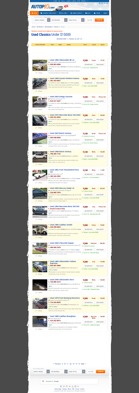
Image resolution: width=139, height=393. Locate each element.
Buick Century (93, 143)
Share (102, 3)
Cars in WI (86, 325)
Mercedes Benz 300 (95, 214)
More (105, 13)
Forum (98, 13)
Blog (88, 13)
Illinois (85, 159)
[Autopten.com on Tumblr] (75, 386)
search (99, 20)
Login (106, 3)
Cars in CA (86, 104)
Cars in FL (86, 177)
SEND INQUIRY (100, 64)
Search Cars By (77, 13)
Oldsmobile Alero (95, 289)
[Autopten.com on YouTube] (72, 386)
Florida (85, 269)
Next (83, 364)
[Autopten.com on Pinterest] (64, 386)
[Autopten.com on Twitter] (70, 386)
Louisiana (85, 198)
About (69, 389)
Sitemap (64, 389)
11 (67, 364)
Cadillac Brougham (95, 325)
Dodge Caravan (94, 104)
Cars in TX (86, 214)
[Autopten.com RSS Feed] (78, 386)
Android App (58, 389)
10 (65, 364)
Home (35, 13)
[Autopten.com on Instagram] (67, 386)
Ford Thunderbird (94, 177)
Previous (57, 364)
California (85, 122)
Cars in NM (86, 289)
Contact (82, 389)
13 (73, 364)
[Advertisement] (69, 51)
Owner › (50, 68)
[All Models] (59, 20)
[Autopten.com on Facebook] (61, 386)
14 (76, 364)
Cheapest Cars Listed (49, 13)
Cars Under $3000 (92, 86)
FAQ (73, 389)
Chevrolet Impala (94, 252)
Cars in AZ (86, 67)
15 (79, 364)
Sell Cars (64, 13)
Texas (84, 86)
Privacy (77, 389)
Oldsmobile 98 (94, 67)
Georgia (85, 232)
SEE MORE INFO (88, 64)
